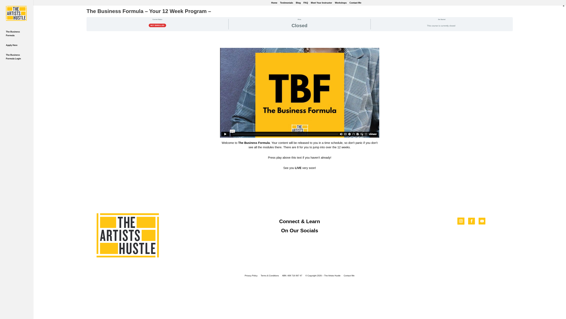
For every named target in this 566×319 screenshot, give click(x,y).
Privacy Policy (251, 276)
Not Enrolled (157, 25)
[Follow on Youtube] (482, 221)
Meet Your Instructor (321, 3)
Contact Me (355, 3)
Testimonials (286, 3)
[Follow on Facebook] (471, 221)
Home (274, 3)
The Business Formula (13, 33)
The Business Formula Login (13, 57)
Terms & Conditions (270, 276)
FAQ (305, 3)
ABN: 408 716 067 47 (292, 276)
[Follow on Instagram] (460, 221)
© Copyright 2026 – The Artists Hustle (322, 276)
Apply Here (11, 45)
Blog (298, 3)
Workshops (341, 3)
